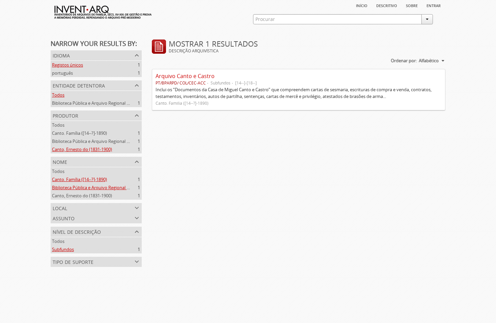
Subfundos (63, 249)
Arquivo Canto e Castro (185, 76)
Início (361, 5)
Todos (58, 95)
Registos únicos (67, 65)
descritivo (386, 5)
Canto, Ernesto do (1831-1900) (82, 149)
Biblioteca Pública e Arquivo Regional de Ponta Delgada (107, 103)
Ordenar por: (404, 60)
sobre (412, 5)
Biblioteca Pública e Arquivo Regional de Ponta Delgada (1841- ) (114, 141)
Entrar (433, 5)
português (62, 73)
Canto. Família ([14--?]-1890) (79, 133)
